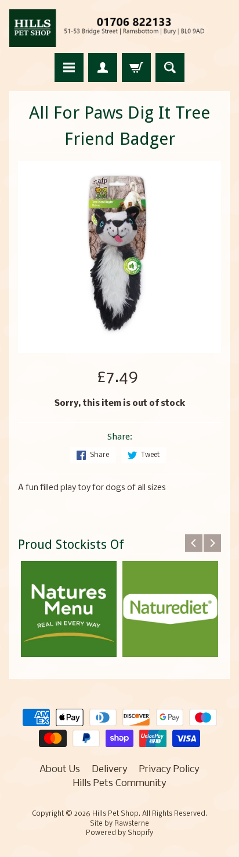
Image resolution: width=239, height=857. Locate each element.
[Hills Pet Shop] (119, 28)
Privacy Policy (169, 769)
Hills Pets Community (119, 783)
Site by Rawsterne (119, 823)
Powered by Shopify (119, 833)
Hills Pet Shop (115, 813)
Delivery (110, 769)
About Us (59, 769)
